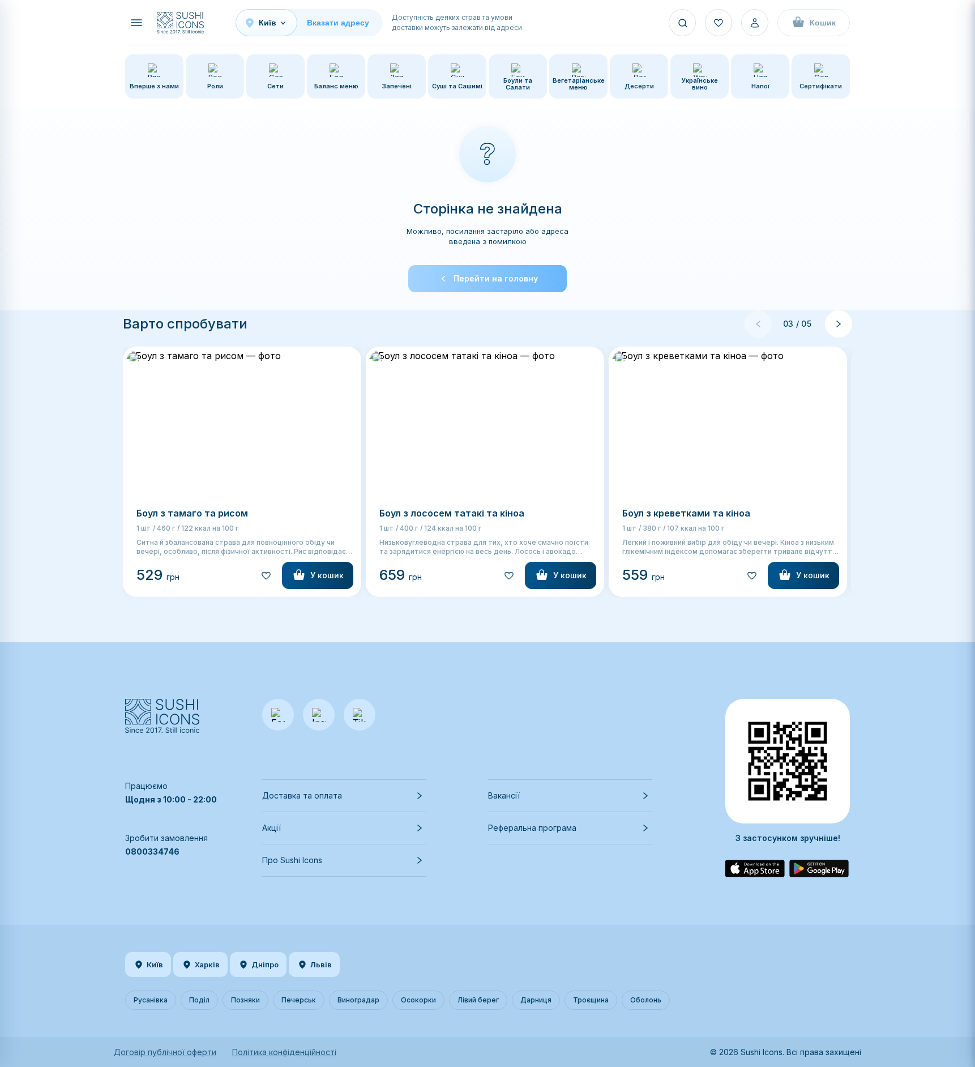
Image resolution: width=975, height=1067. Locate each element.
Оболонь (645, 1000)
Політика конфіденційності (284, 1052)
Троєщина (591, 1000)
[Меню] (136, 22)
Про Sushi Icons (292, 860)
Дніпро (265, 964)
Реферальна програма (532, 828)
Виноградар (358, 1000)
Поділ (199, 1000)
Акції (271, 828)
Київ (155, 964)
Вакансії (504, 795)
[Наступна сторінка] (838, 324)
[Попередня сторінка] (758, 324)
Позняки (245, 1000)
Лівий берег (478, 1000)
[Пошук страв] (682, 22)
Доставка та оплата (302, 795)
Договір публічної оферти (165, 1052)
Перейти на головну (496, 278)
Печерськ (298, 1000)
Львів (321, 964)
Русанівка (151, 1000)
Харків (207, 964)
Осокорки (418, 1000)
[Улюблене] (718, 22)
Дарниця (535, 1000)
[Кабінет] (754, 22)
